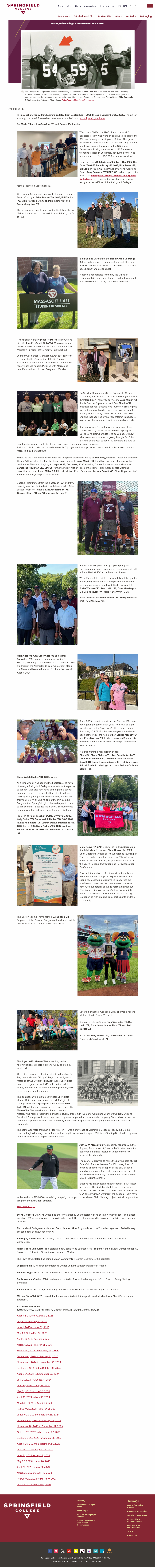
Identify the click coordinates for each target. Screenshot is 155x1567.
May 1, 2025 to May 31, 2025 (32, 1333)
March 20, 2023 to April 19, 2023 (34, 1473)
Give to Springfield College (135, 1506)
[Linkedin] (102, 1550)
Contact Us (132, 1535)
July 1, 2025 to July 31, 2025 (32, 1321)
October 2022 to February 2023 (34, 1484)
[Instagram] (56, 1550)
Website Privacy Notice (137, 1515)
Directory (81, 1500)
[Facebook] (50, 1550)
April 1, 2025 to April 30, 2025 (33, 1339)
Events (61, 6)
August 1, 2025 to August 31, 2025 (35, 1315)
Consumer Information (137, 1511)
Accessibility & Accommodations (135, 1520)
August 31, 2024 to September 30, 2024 (38, 1374)
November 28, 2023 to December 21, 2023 (40, 1426)
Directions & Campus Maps (86, 1505)
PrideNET (122, 6)
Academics (63, 16)
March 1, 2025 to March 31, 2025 (34, 1344)
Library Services (107, 6)
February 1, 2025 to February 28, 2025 (38, 1350)
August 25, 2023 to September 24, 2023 (38, 1443)
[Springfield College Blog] (109, 1550)
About (118, 16)
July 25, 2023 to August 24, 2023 (35, 1449)
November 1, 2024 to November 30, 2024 (39, 1362)
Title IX (130, 1531)
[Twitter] (63, 1550)
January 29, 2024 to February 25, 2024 (38, 1414)
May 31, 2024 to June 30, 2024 (33, 1391)
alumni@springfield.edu (92, 118)
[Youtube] (69, 1550)
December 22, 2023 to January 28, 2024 (39, 1420)
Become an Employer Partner (86, 1515)
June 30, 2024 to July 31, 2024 (33, 1385)
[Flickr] (89, 1550)
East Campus (83, 1510)
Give (69, 6)
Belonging (146, 16)
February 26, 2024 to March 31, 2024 (37, 1409)
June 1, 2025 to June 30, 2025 (33, 1327)
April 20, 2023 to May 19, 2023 (33, 1467)
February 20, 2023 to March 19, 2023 (37, 1478)
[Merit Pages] (95, 1550)
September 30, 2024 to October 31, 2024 (39, 1368)
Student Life (104, 16)
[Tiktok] (82, 1550)
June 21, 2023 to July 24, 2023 (33, 1455)
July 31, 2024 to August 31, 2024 (34, 1379)
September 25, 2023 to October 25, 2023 (39, 1438)
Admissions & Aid (83, 16)
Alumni (78, 6)
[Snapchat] (76, 1550)
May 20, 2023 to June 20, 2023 (33, 1461)
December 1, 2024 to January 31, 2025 (37, 1356)
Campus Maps (90, 6)
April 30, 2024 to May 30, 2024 (33, 1397)
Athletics (131, 16)
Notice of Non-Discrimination (133, 1526)
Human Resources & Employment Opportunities (86, 1522)
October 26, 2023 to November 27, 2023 (38, 1432)
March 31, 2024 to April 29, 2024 (34, 1403)
